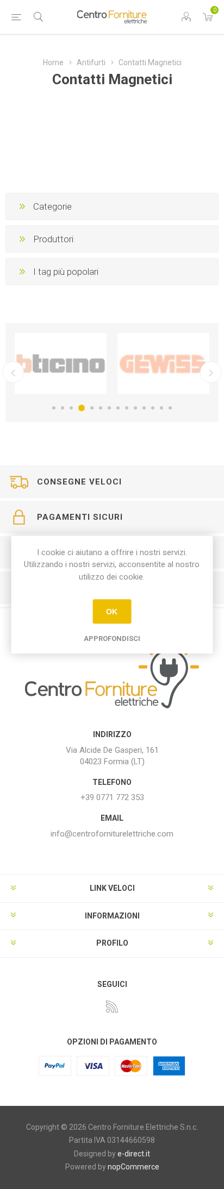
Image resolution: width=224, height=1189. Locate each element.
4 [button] (81, 408)
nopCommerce (133, 1166)
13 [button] (161, 408)
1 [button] (53, 408)
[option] (60, 363)
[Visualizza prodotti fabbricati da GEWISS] (163, 363)
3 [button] (71, 408)
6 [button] (100, 408)
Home (53, 62)
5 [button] (92, 408)
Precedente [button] (13, 372)
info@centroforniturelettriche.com (112, 834)
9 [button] (126, 408)
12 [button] (152, 408)
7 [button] (109, 408)
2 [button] (62, 408)
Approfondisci (112, 638)
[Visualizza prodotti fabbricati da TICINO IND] (61, 363)
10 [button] (135, 408)
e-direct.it (133, 1153)
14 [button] (170, 408)
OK (111, 611)
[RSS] (112, 1006)
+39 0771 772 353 (112, 797)
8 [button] (118, 408)
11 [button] (144, 408)
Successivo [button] (211, 372)
